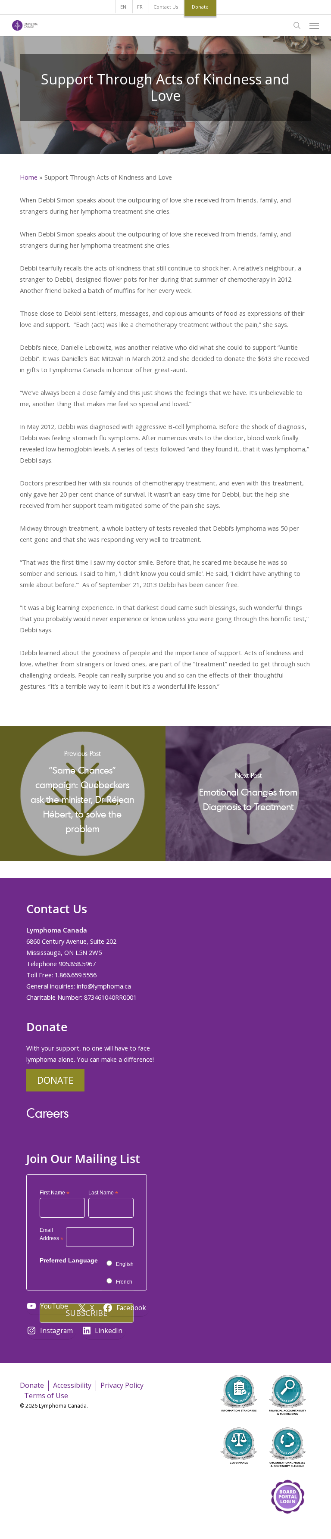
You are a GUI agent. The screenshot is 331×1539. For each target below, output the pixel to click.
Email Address (51, 1235)
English (125, 1264)
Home (28, 177)
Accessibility (72, 1385)
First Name (54, 1193)
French (124, 1282)
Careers (47, 1113)
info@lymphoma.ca (104, 986)
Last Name (103, 1193)
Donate (55, 1080)
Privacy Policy (122, 1385)
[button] (314, 25)
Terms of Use (46, 1395)
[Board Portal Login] (287, 1525)
